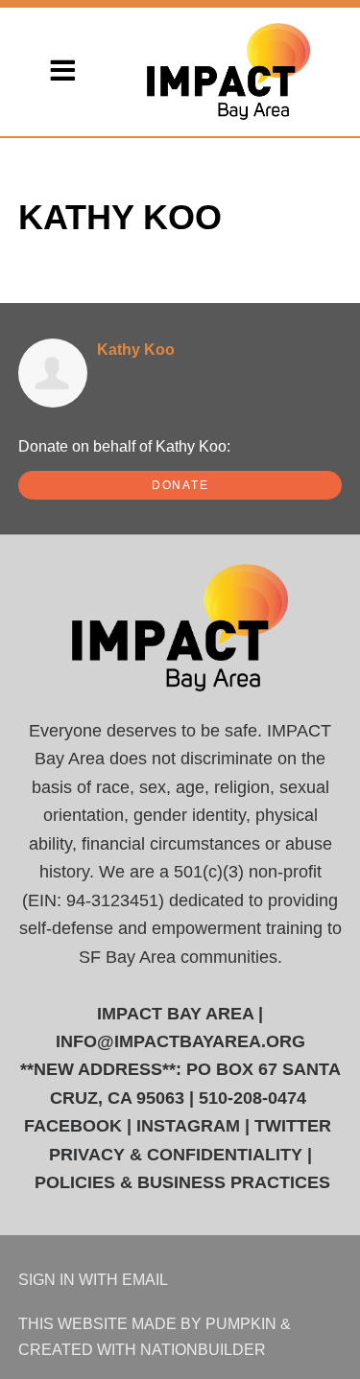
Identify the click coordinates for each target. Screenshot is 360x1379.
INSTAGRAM (188, 1125)
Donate (180, 485)
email (145, 1279)
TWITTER (292, 1125)
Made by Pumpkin (204, 1323)
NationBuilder (203, 1349)
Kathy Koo (136, 349)
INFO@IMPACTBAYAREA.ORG (180, 1041)
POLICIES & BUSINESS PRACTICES (182, 1182)
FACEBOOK (73, 1125)
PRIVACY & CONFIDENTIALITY (175, 1154)
